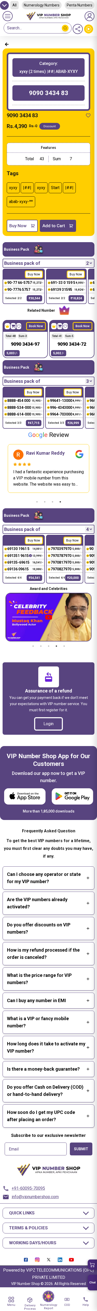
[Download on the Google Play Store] (72, 796)
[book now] (13, 326)
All (14, 5)
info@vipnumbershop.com (35, 1196)
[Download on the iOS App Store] (25, 796)
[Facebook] (26, 1260)
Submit (81, 1149)
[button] (92, 1264)
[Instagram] (37, 1260)
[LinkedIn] (60, 1260)
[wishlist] (88, 115)
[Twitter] (49, 1260)
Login (48, 723)
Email (14, 1149)
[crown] (7, 326)
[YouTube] (71, 1260)
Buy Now (18, 225)
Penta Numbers (79, 5)
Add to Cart (53, 225)
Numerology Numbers (41, 5)
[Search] (65, 28)
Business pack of (22, 263)
